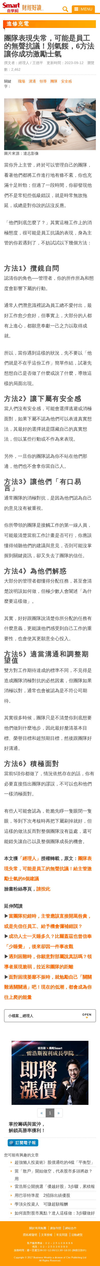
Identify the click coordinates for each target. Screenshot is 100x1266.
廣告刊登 (55, 1228)
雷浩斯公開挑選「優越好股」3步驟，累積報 (55, 1186)
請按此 (43, 888)
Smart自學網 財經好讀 (33, 8)
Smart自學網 (12, 8)
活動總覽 (77, 1234)
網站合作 (70, 1228)
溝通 (32, 81)
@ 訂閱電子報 (23, 1142)
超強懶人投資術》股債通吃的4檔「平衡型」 (55, 1162)
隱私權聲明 (30, 1234)
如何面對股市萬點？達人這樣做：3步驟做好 (55, 1213)
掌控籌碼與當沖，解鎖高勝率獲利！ (27, 1127)
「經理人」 (29, 858)
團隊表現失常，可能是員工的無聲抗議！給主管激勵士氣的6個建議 (48, 868)
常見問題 (61, 1234)
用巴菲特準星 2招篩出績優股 (42, 1195)
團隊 (53, 81)
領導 (43, 81)
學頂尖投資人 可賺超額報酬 (41, 1204)
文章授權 (46, 1234)
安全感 (66, 81)
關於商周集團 (37, 1228)
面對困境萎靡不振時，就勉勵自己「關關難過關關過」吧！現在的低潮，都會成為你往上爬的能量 (48, 987)
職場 (21, 81)
